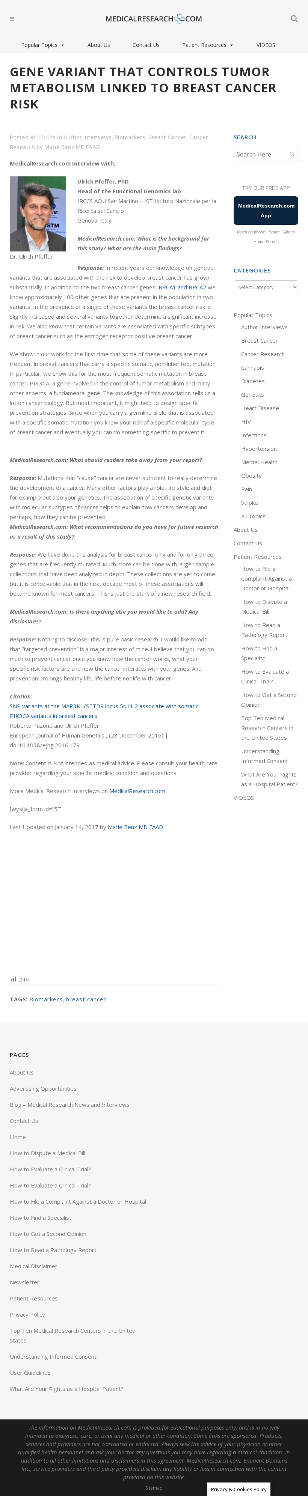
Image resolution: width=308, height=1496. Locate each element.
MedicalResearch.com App (266, 210)
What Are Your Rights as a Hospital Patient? (67, 1388)
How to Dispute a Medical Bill (47, 1153)
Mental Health (259, 462)
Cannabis (252, 367)
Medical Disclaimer (33, 1266)
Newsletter (24, 1282)
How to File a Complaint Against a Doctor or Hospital (266, 578)
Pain (246, 489)
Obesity (251, 475)
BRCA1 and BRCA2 (182, 287)
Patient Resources (204, 44)
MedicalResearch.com (137, 791)
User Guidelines (30, 1372)
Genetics (252, 394)
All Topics (253, 516)
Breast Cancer (167, 137)
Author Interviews (87, 137)
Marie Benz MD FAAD (72, 147)
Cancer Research (263, 354)
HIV (246, 421)
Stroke (249, 502)
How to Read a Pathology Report (53, 1250)
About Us (99, 44)
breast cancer (86, 999)
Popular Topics (39, 44)
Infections (254, 435)
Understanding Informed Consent (53, 1356)
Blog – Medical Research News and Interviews (70, 1104)
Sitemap (154, 1488)
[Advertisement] (114, 902)
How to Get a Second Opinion (48, 1233)
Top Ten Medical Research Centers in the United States (267, 727)
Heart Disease (260, 408)
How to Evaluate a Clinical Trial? (50, 1169)
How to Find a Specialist (40, 1217)
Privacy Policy (27, 1314)
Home (18, 1137)
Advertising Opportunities (43, 1088)
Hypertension (259, 448)
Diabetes (253, 381)
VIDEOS (266, 44)
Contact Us (146, 44)
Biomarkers (130, 137)
